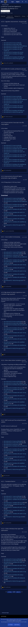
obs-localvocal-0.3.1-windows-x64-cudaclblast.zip (15, 277)
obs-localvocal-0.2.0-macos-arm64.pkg (12, 559)
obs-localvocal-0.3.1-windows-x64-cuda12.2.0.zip (15, 271)
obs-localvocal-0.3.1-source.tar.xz (11, 255)
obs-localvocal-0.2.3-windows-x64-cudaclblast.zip (15, 466)
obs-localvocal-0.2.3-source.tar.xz (11, 444)
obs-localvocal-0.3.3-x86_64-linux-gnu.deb (13, 166)
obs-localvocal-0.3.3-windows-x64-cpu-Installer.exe (15, 148)
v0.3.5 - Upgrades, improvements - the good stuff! (13, 21)
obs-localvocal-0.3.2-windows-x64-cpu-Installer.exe (15, 201)
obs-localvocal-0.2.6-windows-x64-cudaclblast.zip (15, 405)
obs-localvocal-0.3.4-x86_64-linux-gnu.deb (13, 112)
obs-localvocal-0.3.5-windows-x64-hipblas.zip (14, 57)
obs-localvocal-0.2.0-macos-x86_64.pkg (13, 560)
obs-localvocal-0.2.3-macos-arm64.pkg (12, 441)
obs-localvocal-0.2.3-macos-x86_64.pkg (13, 442)
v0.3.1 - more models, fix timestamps (10, 237)
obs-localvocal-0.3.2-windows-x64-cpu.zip (13, 204)
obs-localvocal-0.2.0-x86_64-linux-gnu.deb (13, 581)
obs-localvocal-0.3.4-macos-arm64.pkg (12, 96)
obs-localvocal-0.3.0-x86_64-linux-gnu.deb (13, 348)
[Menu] (1, 1)
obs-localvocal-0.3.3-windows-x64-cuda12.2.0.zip (15, 159)
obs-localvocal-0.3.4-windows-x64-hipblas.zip (14, 110)
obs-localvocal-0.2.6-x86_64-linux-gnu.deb (13, 408)
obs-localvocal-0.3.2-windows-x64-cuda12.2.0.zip (15, 215)
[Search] (26, 1)
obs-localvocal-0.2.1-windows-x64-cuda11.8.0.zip (15, 507)
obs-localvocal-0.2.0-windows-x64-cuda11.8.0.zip (15, 565)
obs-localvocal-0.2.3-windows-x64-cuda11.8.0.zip (15, 453)
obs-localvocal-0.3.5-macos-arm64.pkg (12, 42)
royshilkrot (4, 13)
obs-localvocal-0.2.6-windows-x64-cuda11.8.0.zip (15, 392)
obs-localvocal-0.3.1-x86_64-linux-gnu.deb (13, 280)
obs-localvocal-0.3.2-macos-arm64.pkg (12, 198)
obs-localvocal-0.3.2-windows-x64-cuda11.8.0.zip (15, 209)
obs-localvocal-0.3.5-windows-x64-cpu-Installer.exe (15, 46)
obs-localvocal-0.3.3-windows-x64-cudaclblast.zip (15, 164)
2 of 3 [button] (14, 592)
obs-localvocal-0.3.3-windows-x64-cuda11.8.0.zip (15, 155)
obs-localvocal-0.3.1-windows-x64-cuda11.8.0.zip (15, 264)
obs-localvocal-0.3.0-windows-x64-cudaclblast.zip (15, 345)
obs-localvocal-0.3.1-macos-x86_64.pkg (13, 253)
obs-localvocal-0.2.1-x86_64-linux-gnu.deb (13, 516)
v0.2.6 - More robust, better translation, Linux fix (13, 360)
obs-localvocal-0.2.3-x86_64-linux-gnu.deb (13, 469)
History (23, 16)
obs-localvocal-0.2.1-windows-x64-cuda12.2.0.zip (15, 513)
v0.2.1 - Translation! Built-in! (8, 481)
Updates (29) (10, 16)
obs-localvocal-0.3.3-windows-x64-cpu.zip (13, 150)
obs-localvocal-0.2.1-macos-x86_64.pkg (13, 497)
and (7, 170)
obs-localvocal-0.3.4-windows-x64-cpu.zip (13, 101)
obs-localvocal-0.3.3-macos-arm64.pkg (12, 145)
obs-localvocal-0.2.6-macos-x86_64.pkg (13, 383)
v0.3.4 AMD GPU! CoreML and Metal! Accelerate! (13, 69)
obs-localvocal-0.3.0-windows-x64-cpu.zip (13, 328)
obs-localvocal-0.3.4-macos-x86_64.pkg (13, 98)
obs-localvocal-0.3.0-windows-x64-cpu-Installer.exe (15, 324)
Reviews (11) (17, 16)
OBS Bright (4, 616)
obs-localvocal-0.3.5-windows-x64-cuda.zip (13, 52)
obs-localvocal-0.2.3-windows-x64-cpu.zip (13, 449)
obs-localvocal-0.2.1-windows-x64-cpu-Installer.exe (15, 499)
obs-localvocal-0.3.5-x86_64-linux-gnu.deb (13, 58)
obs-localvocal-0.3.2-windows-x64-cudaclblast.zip (15, 221)
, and (8, 63)
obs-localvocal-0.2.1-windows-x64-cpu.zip (13, 502)
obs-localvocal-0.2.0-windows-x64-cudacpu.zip (14, 578)
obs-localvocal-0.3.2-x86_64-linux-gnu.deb (13, 225)
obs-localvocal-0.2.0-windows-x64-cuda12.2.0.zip (15, 571)
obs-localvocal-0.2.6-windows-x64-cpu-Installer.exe (15, 384)
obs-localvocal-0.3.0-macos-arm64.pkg (12, 321)
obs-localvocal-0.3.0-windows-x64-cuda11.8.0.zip (15, 332)
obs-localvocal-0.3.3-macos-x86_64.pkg (13, 147)
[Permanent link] (8, 195)
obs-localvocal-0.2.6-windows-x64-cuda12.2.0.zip (15, 398)
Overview (3, 16)
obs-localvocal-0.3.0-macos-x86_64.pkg (13, 323)
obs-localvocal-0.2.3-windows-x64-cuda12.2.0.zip (15, 460)
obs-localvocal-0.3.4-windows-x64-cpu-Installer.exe (15, 99)
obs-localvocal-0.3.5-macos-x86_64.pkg (13, 44)
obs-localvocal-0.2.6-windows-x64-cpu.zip (13, 387)
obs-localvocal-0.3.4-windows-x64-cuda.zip (13, 105)
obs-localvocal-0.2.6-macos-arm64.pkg (12, 381)
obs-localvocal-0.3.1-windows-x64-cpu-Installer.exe (15, 256)
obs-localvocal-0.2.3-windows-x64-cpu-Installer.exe (15, 446)
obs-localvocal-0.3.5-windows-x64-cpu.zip (13, 47)
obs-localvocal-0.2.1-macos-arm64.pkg (12, 496)
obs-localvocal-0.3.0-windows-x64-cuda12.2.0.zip (15, 339)
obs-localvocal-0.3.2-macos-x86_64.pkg (13, 199)
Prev (10, 592)
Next (18, 592)
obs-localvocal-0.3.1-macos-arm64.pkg (12, 252)
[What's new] (22, 1)
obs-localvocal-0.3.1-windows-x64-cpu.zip (13, 260)
